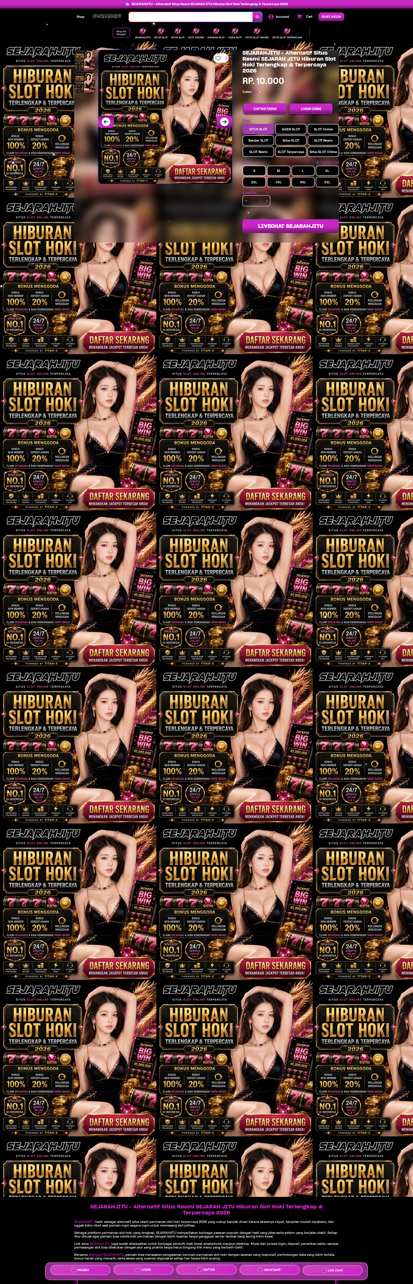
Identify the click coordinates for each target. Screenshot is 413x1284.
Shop (81, 17)
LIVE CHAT (335, 1270)
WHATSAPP (272, 1270)
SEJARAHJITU (84, 1222)
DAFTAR (209, 1269)
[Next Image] (224, 122)
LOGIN (146, 1269)
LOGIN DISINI (311, 109)
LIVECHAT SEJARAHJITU (290, 226)
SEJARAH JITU (100, 1243)
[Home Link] (107, 17)
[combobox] (191, 17)
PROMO (83, 1270)
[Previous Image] (106, 122)
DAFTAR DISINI (265, 109)
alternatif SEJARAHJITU (106, 1254)
